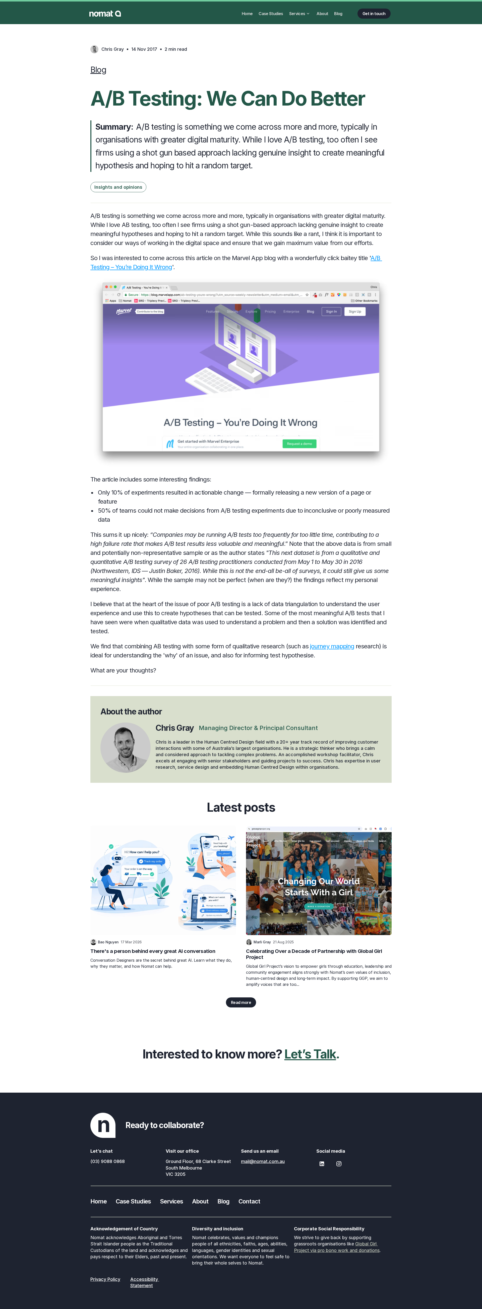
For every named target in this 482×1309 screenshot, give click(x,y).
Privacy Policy (105, 1279)
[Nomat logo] (105, 14)
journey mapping (332, 646)
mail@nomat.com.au (263, 1161)
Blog (98, 70)
